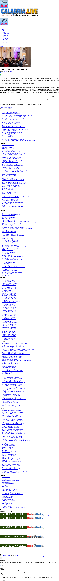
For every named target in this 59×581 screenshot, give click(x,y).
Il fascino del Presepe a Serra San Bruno (7, 275)
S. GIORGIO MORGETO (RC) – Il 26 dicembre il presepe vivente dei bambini (13, 235)
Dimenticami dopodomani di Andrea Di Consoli (8, 481)
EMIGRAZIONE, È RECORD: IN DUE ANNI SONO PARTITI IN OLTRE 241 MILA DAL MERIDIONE (9, 322)
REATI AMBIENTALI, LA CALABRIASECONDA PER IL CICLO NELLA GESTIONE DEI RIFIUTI (11, 301)
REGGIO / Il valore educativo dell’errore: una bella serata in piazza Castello (12, 223)
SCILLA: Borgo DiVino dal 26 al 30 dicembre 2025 (9, 232)
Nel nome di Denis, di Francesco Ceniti (7, 503)
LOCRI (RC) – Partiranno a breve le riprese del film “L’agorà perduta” (11, 422)
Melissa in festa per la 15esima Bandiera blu (8, 187)
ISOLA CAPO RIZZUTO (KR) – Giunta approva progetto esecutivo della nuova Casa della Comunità (16, 196)
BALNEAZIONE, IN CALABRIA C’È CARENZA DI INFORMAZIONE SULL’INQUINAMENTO (9, 324)
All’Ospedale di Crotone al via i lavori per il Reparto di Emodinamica (11, 205)
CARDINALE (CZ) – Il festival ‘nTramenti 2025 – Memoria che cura (11, 133)
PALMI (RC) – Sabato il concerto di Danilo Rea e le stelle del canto (11, 465)
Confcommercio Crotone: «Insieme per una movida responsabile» (11, 186)
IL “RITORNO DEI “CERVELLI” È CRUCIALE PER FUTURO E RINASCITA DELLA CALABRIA (9, 313)
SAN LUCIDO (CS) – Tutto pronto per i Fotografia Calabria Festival (11, 175)
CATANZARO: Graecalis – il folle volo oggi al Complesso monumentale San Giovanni (14, 118)
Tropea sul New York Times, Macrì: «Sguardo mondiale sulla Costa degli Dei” (12, 345)
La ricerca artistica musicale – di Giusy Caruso (8, 498)
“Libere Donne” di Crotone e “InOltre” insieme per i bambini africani (11, 207)
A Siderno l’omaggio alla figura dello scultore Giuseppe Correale (10, 213)
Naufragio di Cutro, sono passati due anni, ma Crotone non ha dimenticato (12, 204)
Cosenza (3, 28)
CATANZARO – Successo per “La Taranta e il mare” (9, 130)
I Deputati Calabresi (6, 35)
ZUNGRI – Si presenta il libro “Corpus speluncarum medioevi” (10, 265)
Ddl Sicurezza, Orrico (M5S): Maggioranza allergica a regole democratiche (12, 384)
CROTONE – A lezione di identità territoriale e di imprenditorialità (11, 201)
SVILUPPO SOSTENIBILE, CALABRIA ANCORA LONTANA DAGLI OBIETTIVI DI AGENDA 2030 (9, 309)
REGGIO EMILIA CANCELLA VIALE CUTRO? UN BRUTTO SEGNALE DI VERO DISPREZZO (9, 282)
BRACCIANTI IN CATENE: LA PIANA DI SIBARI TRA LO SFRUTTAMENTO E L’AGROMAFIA (9, 330)
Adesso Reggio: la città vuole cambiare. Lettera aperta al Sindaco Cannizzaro (12, 355)
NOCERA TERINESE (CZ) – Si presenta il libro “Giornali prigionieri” (11, 134)
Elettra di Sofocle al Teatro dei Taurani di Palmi (8, 411)
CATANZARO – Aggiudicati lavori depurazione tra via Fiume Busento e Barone (13, 139)
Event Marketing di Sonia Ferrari (6, 506)
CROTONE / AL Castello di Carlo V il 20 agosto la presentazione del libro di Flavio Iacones (14, 181)
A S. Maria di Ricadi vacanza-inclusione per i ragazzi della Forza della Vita (12, 257)
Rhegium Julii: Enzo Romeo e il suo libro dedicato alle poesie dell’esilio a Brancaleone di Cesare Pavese (16, 354)
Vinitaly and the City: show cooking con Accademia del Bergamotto (11, 225)
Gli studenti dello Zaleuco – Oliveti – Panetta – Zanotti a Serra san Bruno (12, 272)
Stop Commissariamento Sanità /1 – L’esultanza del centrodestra (10, 364)
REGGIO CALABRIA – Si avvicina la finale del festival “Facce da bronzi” (12, 431)
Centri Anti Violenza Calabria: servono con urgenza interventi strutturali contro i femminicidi (14, 350)
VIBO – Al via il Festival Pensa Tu (6, 263)
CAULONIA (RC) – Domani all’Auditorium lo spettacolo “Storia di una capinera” (13, 437)
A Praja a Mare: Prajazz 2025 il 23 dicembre (8, 444)
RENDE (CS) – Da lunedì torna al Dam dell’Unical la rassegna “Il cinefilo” (12, 424)
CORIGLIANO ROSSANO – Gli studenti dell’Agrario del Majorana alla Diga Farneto (14, 160)
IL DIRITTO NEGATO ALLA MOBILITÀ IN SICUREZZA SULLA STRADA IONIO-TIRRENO (9, 298)
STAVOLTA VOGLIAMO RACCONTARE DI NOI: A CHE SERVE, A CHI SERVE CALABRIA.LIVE (9, 279)
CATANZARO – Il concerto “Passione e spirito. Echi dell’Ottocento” (11, 453)
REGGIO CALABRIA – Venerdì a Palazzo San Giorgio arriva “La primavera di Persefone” (14, 434)
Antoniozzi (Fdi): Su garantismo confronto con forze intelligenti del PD (11, 405)
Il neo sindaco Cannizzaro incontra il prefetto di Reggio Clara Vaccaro (11, 361)
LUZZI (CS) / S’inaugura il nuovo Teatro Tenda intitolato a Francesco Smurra (12, 154)
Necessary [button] (1, 564)
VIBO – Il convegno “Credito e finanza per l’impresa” (9, 268)
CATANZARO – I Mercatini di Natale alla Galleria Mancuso (10, 120)
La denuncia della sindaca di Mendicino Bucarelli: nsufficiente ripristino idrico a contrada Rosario (15, 170)
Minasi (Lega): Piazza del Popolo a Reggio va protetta (9, 403)
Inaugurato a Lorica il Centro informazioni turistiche (9, 174)
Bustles (5, 554)
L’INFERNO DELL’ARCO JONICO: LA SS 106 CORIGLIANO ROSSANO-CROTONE (9, 319)
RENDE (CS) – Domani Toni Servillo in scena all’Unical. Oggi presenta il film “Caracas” (14, 439)
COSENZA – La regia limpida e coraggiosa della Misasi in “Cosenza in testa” (12, 420)
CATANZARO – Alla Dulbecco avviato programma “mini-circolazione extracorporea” (13, 127)
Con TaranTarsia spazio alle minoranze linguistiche (9, 148)
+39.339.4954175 (16, 555)
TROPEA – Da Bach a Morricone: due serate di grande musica (10, 450)
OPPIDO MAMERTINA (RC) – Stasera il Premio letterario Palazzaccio (11, 357)
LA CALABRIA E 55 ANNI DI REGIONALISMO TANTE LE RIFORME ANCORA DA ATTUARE (9, 292)
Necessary (2, 565)
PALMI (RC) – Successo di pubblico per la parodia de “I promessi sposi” (12, 430)
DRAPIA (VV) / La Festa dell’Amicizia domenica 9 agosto (10, 248)
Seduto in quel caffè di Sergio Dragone (7, 502)
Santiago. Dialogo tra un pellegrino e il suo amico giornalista (10, 495)
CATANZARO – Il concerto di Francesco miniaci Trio (9, 467)
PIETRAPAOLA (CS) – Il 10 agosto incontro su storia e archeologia (11, 156)
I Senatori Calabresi (6, 36)
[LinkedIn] (29, 75)
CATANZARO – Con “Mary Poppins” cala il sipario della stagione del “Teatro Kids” (13, 429)
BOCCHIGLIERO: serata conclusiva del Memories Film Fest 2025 (11, 172)
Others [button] (1, 578)
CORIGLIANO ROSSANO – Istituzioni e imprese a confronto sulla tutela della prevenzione (14, 167)
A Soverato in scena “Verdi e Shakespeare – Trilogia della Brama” (11, 111)
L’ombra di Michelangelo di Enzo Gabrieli (7, 501)
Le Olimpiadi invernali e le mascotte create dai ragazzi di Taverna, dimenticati (12, 370)
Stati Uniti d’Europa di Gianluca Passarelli (7, 487)
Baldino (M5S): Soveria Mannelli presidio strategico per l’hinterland (11, 395)
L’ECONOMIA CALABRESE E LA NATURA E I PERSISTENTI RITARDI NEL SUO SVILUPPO (9, 327)
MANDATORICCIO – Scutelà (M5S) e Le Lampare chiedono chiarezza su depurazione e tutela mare (16, 146)
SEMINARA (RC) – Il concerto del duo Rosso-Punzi (9, 460)
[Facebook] (29, 72)
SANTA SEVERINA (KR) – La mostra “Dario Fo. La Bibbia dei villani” (12, 190)
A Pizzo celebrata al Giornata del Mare (7, 255)
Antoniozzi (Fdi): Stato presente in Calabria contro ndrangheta (10, 383)
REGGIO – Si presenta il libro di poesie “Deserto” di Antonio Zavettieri (11, 216)
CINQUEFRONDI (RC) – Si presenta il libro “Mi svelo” (9, 238)
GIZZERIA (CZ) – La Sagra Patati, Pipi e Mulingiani (9, 136)
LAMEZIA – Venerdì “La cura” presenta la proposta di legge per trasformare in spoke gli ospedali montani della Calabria (18, 140)
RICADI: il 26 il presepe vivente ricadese (7, 250)
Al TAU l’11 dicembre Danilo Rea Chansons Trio (8, 445)
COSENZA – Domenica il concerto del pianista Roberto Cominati (11, 468)
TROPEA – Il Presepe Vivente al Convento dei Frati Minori (10, 252)
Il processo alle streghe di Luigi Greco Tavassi (8, 483)
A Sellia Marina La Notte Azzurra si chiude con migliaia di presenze (11, 113)
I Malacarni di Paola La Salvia (6, 477)
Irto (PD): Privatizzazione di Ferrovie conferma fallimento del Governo (11, 397)
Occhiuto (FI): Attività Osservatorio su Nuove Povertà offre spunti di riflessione (12, 393)
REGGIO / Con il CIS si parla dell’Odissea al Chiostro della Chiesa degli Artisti (12, 224)
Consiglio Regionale (6, 38)
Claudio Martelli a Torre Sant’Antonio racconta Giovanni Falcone (11, 112)
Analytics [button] (1, 573)
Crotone (3, 29)
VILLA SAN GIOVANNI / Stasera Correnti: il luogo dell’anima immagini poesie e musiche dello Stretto (16, 220)
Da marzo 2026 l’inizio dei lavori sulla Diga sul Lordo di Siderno (10, 240)
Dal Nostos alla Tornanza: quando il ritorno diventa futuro (9, 359)
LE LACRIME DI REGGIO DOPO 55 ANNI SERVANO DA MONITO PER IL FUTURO (8, 305)
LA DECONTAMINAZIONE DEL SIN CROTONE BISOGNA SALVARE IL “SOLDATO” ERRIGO (9, 318)
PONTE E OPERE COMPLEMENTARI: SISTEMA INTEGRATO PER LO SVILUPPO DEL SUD (9, 329)
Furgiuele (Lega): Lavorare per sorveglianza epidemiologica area (10, 387)
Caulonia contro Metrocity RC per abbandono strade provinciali (10, 241)
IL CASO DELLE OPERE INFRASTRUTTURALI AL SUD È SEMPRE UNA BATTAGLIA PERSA (9, 312)
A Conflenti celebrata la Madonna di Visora (8, 131)
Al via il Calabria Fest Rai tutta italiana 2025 (8, 456)
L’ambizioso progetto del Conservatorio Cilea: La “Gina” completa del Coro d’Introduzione (14, 471)
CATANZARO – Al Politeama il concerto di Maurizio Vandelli (10, 464)
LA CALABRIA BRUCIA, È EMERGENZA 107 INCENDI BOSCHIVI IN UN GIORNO (8, 321)
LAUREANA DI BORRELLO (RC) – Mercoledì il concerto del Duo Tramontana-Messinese (14, 457)
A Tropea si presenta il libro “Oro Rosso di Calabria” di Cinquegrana (11, 274)
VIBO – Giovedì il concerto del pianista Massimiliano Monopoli (10, 472)
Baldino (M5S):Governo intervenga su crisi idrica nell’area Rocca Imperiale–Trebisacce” (14, 378)
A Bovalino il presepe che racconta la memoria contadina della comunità (11, 233)
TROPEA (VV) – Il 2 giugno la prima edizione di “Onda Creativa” (11, 258)
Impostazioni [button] (40, 556)
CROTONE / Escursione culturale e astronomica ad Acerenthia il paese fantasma (13, 180)
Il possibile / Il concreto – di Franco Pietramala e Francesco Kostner (11, 493)
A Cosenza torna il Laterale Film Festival (7, 147)
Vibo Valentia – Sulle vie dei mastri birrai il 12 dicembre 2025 (10, 251)
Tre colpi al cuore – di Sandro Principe (7, 505)
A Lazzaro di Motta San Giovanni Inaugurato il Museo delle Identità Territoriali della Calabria (14, 239)
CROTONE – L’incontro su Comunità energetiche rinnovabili (10, 195)
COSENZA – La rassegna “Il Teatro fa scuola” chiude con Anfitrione (11, 416)
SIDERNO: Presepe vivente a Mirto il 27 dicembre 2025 (9, 231)
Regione (3, 31)
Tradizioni (4, 43)
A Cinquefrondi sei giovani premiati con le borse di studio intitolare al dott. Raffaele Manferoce (15, 343)
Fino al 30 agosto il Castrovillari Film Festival (8, 145)
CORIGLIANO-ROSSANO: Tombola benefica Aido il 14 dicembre (11, 163)
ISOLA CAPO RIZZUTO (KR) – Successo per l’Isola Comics (10, 197)
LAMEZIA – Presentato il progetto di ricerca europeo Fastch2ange (11, 138)
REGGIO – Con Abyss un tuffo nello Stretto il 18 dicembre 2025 (11, 236)
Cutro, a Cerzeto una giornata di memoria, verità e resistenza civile (11, 151)
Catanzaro (1, 46)
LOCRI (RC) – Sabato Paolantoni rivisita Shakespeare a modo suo (11, 417)
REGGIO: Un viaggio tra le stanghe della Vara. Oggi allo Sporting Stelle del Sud (13, 227)
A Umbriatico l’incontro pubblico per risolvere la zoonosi (9, 193)
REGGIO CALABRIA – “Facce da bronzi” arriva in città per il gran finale (12, 413)
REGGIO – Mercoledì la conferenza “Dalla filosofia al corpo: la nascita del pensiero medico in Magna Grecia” (17, 228)
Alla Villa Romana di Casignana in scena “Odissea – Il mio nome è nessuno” (12, 214)
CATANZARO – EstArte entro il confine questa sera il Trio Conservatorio (12, 132)
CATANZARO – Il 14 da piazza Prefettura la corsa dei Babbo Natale (11, 121)
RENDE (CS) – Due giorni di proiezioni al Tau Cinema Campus (10, 427)
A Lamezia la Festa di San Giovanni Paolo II (8, 125)
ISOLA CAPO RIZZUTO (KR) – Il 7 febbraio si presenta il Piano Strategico (12, 208)
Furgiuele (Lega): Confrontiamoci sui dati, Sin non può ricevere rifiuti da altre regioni (13, 382)
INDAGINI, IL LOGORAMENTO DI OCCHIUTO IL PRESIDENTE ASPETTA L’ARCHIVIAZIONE (9, 285)
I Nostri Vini (5, 42)
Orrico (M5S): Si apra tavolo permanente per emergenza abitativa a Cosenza (12, 406)
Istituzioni (3, 37)
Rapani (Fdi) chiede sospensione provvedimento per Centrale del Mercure (12, 398)
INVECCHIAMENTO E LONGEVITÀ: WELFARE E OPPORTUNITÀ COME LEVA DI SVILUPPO (9, 284)
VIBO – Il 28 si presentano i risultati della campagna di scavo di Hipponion (12, 259)
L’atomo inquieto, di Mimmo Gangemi (7, 504)
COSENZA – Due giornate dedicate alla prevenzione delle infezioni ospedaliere (12, 165)
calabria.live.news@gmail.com (7, 555)
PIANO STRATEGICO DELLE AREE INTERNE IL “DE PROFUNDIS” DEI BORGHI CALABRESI (9, 310)
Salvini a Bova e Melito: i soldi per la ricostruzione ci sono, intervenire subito (12, 371)
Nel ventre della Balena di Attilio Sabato (7, 499)
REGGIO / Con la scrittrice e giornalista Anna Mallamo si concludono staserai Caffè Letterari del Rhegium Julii (17, 219)
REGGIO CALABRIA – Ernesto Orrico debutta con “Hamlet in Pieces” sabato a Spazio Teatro (15, 425)
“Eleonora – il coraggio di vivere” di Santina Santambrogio (10, 478)
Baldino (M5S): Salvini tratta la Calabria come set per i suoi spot (10, 377)
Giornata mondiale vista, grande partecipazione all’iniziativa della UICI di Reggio (13, 242)
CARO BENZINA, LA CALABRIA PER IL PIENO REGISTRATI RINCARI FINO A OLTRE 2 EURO (9, 333)
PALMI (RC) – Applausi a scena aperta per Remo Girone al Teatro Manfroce (12, 436)
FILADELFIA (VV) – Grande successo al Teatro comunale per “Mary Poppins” (13, 412)
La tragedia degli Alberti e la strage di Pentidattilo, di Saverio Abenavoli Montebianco (13, 507)
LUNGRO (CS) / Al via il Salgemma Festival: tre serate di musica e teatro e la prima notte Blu (14, 155)
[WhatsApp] (29, 74)
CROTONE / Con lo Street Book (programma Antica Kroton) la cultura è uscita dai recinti (14, 182)
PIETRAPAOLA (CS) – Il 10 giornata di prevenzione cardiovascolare (11, 157)
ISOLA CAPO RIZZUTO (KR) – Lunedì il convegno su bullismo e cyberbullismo (13, 206)
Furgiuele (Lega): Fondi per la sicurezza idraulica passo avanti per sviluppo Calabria (13, 386)
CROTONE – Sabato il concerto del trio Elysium (8, 463)
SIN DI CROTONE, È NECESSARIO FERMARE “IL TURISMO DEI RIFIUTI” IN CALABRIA (9, 290)
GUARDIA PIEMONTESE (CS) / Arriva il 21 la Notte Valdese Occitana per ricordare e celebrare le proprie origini (17, 153)
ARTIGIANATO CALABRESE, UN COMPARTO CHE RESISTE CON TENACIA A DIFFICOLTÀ (9, 287)
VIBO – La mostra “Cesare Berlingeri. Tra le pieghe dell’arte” (10, 266)
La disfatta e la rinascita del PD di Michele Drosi (8, 500)
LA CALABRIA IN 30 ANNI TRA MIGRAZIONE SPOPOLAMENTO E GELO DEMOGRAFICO (9, 335)
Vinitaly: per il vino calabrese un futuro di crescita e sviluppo (10, 363)
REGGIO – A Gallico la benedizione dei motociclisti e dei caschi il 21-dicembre (12, 237)
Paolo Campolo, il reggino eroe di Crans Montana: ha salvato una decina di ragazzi (13, 372)
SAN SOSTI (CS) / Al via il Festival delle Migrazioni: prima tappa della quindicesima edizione (15, 152)
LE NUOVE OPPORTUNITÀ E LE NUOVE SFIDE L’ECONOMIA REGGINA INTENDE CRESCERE (9, 315)
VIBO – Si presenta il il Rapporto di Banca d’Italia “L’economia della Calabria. (12, 256)
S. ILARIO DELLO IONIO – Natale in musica (8, 230)
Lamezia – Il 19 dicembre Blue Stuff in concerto (8, 446)
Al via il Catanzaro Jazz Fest (6, 452)
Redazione (10, 71)
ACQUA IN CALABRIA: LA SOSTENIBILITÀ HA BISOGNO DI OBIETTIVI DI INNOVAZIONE (9, 336)
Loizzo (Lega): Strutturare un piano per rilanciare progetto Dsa (10, 394)
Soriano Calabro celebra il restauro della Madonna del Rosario (10, 260)
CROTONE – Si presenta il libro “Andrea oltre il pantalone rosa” (11, 199)
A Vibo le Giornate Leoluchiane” (6, 269)
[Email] (29, 76)
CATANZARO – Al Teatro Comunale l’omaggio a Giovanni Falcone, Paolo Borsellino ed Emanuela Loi (16, 440)
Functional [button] (1, 568)
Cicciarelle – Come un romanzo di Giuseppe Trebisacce (6, 486)
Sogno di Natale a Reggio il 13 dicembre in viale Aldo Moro (10, 234)
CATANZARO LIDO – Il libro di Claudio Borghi (8, 137)
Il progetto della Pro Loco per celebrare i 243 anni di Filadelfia (10, 262)
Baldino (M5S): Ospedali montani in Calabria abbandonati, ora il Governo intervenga (13, 404)
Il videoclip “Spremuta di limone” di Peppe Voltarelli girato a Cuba (11, 470)
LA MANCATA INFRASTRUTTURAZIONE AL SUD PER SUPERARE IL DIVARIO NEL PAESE (9, 332)
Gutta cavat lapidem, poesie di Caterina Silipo (8, 492)
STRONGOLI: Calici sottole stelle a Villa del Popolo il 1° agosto (10, 185)
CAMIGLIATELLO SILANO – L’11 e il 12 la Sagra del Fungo (10, 168)
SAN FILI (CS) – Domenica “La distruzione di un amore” (10, 469)
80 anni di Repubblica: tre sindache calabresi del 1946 (9, 367)
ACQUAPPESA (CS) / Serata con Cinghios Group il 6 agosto (10, 158)
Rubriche (3, 40)
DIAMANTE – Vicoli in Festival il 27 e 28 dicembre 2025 (10, 161)
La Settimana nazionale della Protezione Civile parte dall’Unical (10, 169)
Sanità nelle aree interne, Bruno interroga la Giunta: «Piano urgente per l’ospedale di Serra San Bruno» (16, 347)
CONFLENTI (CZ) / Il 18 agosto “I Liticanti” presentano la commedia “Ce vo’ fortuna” (14, 116)
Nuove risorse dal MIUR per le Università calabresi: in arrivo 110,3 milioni (12, 356)
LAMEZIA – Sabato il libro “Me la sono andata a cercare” (10, 123)
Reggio (3, 30)
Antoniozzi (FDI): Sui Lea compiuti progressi (8, 390)
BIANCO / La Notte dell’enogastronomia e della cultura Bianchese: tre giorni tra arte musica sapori (15, 221)
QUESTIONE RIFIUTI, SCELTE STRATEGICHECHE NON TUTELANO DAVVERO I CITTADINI (9, 326)
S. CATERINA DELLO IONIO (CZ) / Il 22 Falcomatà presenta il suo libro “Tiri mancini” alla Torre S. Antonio (17, 115)
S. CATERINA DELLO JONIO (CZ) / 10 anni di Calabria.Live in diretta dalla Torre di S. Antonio (15, 117)
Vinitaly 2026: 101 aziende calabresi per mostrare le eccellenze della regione (12, 362)
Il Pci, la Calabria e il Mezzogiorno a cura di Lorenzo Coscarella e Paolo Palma (12, 494)
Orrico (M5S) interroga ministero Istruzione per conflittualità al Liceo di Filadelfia (13, 389)
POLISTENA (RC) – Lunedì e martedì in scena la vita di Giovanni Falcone (12, 432)
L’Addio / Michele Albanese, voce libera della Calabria (9, 369)
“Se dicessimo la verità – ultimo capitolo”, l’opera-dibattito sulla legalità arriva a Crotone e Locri (15, 428)
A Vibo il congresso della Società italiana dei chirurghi (9, 261)
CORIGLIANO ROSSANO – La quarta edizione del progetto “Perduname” (12, 459)
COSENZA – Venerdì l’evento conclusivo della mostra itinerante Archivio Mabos (13, 171)
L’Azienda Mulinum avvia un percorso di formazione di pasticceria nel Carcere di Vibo (13, 267)
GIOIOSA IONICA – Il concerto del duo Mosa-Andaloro (9, 454)
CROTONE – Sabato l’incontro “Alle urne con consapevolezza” (10, 189)
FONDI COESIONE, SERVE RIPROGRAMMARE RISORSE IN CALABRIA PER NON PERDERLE (9, 299)
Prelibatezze (5, 41)
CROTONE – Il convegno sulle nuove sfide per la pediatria (10, 200)
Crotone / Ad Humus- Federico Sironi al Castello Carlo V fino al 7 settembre (12, 184)
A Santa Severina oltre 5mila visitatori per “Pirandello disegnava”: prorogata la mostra (13, 179)
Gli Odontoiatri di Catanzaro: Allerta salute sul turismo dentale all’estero (11, 126)
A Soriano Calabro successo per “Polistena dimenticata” (9, 245)
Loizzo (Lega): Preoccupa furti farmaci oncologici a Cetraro (10, 402)
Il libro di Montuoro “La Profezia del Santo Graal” (8, 496)
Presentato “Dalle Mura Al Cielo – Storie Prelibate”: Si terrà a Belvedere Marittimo (13, 346)
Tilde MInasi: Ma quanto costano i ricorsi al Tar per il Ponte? (10, 400)
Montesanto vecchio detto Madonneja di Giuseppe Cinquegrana (10, 480)
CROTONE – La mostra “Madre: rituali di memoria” (9, 192)
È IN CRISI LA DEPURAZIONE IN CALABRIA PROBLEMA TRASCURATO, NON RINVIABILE (9, 295)
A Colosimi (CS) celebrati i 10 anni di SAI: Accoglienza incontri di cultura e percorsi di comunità (15, 352)
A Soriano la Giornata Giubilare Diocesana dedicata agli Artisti (10, 271)
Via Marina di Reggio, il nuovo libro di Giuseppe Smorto (9, 490)
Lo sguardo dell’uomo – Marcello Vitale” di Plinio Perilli (9, 489)
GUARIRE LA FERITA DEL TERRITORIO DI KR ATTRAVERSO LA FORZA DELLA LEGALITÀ (9, 338)
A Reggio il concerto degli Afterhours (7, 448)
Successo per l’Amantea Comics (6, 149)
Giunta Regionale (5, 39)
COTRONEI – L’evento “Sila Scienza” (7, 188)
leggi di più (44, 556)
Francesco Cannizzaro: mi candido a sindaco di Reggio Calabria (10, 365)
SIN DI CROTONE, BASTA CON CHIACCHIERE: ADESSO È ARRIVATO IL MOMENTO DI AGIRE (9, 296)
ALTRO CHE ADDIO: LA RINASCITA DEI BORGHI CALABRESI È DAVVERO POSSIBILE (9, 281)
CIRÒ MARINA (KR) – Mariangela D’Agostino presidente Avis (10, 198)
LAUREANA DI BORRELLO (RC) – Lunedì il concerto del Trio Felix (12, 458)
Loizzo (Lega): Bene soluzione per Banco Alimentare (9, 392)
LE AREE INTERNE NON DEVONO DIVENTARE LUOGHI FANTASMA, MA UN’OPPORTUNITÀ (9, 293)
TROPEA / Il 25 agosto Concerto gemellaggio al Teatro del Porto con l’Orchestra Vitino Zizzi (14, 246)
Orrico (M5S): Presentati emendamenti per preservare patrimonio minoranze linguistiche (14, 399)
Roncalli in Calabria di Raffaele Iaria (7, 497)
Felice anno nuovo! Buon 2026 (6, 373)
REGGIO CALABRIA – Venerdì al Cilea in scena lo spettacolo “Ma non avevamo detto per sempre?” (16, 435)
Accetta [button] (38, 556)
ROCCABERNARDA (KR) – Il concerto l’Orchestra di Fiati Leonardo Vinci (12, 462)
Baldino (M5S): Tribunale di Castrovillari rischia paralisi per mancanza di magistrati (13, 391)
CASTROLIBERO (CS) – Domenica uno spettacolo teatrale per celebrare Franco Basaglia (14, 433)
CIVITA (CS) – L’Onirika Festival (6, 173)
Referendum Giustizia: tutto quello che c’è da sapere (9, 366)
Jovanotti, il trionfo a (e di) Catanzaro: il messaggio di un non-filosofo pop (12, 348)
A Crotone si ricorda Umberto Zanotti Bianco (8, 178)
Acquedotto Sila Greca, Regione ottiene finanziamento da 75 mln (10, 344)
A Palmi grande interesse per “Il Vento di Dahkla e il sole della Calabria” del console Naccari (14, 358)
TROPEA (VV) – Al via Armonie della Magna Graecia (9, 451)
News (4, 32)
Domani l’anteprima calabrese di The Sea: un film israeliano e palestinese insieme (13, 353)
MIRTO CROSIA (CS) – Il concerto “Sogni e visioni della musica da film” (12, 461)
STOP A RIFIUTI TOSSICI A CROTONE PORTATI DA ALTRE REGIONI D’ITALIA (8, 304)
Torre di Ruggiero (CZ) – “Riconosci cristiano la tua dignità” (10, 119)
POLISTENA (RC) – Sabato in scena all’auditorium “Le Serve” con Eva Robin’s (13, 415)
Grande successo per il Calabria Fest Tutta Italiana (8, 455)
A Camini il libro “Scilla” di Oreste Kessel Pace (8, 217)
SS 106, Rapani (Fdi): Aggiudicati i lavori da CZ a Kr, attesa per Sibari (11, 376)
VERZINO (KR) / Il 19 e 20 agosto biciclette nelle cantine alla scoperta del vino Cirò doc (14, 183)
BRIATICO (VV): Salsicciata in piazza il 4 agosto (8, 249)
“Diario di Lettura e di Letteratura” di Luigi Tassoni (9, 484)
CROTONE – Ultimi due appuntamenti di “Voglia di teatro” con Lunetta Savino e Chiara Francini (15, 414)
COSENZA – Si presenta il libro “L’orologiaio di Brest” (9, 166)
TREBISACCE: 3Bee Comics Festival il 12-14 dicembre (9, 164)
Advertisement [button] (2, 575)
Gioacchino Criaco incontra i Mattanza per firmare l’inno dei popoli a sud (10, 106)
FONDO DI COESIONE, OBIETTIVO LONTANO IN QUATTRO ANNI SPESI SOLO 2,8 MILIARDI (9, 302)
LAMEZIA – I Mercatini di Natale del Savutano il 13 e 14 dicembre (11, 122)
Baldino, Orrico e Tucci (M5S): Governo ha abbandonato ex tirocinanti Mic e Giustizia (13, 388)
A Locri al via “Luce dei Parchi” (6, 218)
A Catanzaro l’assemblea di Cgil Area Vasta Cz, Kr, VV (7, 107)
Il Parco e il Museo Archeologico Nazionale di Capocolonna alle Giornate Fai (12, 202)
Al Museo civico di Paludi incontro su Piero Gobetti (9, 150)
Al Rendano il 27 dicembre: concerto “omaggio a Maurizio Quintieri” (11, 443)
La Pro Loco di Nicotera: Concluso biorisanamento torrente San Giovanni (12, 128)
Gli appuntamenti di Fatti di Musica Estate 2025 (8, 447)
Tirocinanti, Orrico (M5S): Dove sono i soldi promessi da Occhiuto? (11, 381)
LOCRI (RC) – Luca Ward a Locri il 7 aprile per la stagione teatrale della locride (13, 426)
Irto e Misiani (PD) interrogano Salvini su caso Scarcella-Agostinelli (11, 385)
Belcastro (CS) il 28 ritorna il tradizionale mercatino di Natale (10, 162)
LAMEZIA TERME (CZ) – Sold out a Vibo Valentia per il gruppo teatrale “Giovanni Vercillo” (15, 418)
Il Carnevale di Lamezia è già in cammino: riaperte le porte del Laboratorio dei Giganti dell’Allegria (15, 129)
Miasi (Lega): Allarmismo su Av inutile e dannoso (8, 401)
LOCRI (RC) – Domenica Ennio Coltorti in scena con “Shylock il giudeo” (12, 419)
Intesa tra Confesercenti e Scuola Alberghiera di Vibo (9, 273)
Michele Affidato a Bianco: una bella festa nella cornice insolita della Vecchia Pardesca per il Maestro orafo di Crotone (18, 349)
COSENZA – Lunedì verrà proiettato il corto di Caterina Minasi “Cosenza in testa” (13, 423)
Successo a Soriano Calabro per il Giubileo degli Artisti (9, 270)
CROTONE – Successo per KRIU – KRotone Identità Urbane (10, 191)
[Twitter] (29, 73)
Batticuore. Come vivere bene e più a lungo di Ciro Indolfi (10, 488)
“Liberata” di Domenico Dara (6, 479)
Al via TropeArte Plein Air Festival (6, 253)
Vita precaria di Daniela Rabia (6, 482)
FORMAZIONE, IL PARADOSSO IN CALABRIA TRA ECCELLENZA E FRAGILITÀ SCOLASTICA (9, 288)
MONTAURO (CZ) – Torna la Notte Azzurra (8, 135)
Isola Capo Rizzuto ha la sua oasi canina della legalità (9, 203)
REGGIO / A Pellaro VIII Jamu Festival (7, 226)
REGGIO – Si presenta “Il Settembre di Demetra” (8, 215)
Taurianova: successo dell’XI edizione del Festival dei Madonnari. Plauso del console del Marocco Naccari (16, 360)
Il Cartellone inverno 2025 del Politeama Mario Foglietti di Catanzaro (11, 410)
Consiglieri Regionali (6, 33)
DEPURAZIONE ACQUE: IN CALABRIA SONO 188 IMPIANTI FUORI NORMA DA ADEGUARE (9, 316)
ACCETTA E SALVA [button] (3, 580)
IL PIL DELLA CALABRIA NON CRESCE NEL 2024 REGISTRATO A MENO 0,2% (8, 339)
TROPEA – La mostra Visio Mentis (6, 254)
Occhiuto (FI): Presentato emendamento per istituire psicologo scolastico (11, 380)
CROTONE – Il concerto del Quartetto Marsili (8, 473)
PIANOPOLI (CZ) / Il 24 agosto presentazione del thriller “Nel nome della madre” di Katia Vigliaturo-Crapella (17, 114)
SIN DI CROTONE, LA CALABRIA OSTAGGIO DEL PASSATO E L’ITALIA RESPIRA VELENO (9, 307)
